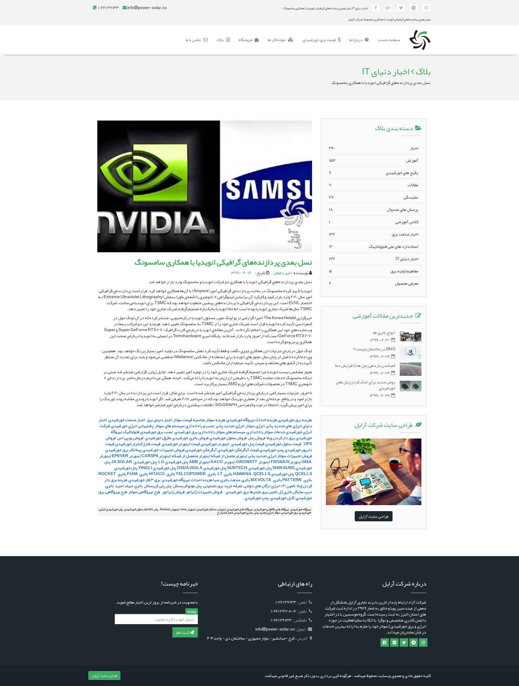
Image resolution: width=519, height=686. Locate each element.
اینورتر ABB (199, 461)
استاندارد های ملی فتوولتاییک (373, 246)
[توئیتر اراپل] (404, 642)
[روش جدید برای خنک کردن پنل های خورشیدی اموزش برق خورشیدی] (410, 385)
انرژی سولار (255, 425)
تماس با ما (194, 39)
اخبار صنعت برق (373, 234)
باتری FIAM (137, 473)
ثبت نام (183, 632)
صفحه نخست (386, 39)
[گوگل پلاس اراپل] (394, 642)
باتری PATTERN (297, 479)
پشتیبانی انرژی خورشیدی (132, 425)
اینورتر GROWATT (253, 461)
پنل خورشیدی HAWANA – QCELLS (263, 473)
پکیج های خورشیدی (373, 172)
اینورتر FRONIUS (286, 461)
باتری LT (224, 473)
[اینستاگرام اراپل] (423, 642)
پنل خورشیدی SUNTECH (249, 467)
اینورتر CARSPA (156, 455)
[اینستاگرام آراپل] (426, 8)
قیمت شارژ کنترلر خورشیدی (137, 443)
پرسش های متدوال (373, 209)
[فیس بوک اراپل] (385, 642)
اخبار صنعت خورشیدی (126, 419)
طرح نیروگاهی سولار (144, 491)
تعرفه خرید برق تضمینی (222, 485)
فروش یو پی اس (130, 437)
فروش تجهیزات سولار (294, 455)
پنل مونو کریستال (187, 485)
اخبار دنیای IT (373, 258)
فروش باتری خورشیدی (190, 437)
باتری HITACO (162, 473)
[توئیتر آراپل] (400, 8)
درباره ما (356, 39)
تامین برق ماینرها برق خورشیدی (251, 491)
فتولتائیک (131, 431)
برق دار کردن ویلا (281, 437)
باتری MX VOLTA (266, 479)
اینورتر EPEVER (126, 455)
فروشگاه (246, 39)
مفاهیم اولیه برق (373, 271)
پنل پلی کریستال (158, 485)
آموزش (373, 160)
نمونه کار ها (277, 39)
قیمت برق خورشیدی (319, 39)
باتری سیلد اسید (129, 485)
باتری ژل (285, 491)
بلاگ (221, 39)
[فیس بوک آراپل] (375, 8)
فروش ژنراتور (173, 491)
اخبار (373, 148)
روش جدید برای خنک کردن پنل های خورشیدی (365, 385)
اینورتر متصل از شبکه (229, 455)
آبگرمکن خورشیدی (201, 449)
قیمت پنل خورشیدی (247, 443)
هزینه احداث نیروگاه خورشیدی (187, 479)
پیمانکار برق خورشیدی (123, 449)
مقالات (373, 185)
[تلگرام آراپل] (413, 8)
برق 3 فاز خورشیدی (144, 479)
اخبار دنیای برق (160, 419)
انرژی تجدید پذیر (230, 425)
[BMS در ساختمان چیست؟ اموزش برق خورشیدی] (410, 352)
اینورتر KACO (223, 461)
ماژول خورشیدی (158, 437)
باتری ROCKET (112, 473)
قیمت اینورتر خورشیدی (180, 443)
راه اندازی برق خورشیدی (194, 431)
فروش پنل (257, 437)
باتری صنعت (239, 479)
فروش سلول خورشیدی (228, 437)
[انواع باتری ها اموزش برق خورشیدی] (410, 336)
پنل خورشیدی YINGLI (157, 467)
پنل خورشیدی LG (173, 461)
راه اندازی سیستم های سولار (239, 431)
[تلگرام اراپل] (413, 642)
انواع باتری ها (384, 332)
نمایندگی (373, 197)
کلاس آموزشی (373, 221)
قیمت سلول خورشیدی (283, 443)
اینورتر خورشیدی (215, 443)
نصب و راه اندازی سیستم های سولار (184, 425)
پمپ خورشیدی (272, 449)
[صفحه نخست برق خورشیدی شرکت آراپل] (420, 32)
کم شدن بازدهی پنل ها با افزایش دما (365, 365)
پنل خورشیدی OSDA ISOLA (201, 467)
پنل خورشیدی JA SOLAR (134, 461)
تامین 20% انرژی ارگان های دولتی (270, 485)
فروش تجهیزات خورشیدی (163, 449)
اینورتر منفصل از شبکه (190, 455)
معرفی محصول (373, 283)
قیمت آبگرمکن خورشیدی (238, 449)
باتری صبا (221, 479)
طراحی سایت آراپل (374, 516)
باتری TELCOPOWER (196, 473)
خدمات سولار (274, 431)
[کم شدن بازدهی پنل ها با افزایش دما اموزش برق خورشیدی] (410, 369)
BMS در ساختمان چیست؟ (374, 349)
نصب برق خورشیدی (156, 431)
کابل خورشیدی (281, 497)
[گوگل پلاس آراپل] (388, 8)
